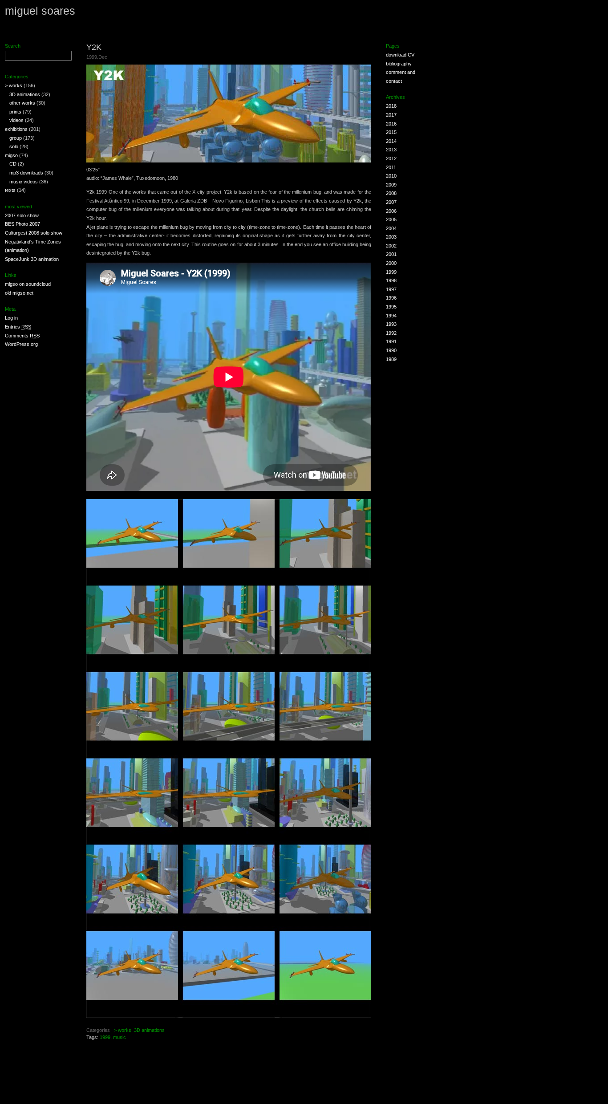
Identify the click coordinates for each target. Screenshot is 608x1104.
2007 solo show (22, 215)
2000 (391, 263)
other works (22, 103)
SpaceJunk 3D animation (32, 259)
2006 (391, 211)
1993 (391, 324)
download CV (400, 54)
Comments (22, 335)
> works (13, 85)
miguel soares (40, 11)
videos (16, 120)
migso (11, 155)
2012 (391, 158)
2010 (391, 176)
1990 (391, 350)
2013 (391, 149)
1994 (391, 315)
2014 (391, 141)
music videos (23, 181)
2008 (391, 193)
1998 (391, 280)
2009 (391, 184)
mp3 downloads (26, 172)
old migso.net (19, 293)
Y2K (93, 47)
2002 (391, 245)
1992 (391, 333)
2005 (391, 219)
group (15, 138)
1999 (105, 1037)
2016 (391, 123)
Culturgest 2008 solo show (33, 232)
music (119, 1037)
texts (10, 190)
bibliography (399, 63)
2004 (391, 228)
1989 (391, 359)
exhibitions (16, 129)
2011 (391, 167)
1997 (391, 289)
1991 (391, 341)
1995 (391, 306)
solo (13, 146)
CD (12, 163)
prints (15, 111)
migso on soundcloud (28, 284)
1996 (391, 297)
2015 (391, 132)
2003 (391, 236)
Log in (11, 318)
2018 (391, 106)
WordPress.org (21, 344)
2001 (391, 254)
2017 (391, 115)
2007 (391, 202)
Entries (18, 326)
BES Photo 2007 (22, 224)
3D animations (24, 94)
